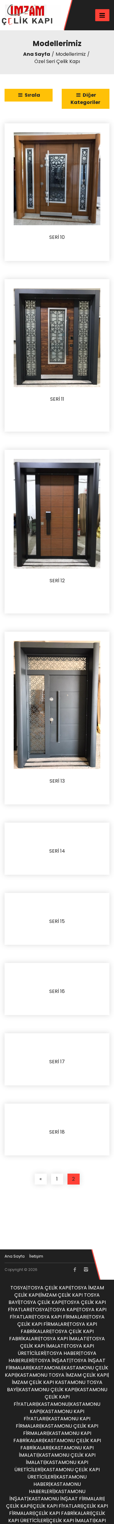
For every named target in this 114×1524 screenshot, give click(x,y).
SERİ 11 (57, 399)
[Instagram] (85, 1269)
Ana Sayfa (36, 54)
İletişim (36, 1256)
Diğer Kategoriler (85, 99)
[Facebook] (74, 1269)
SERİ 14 (57, 851)
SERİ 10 (57, 237)
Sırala (32, 95)
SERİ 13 (57, 781)
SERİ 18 (57, 1132)
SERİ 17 (57, 1062)
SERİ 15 (57, 921)
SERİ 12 (57, 581)
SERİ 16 (57, 991)
